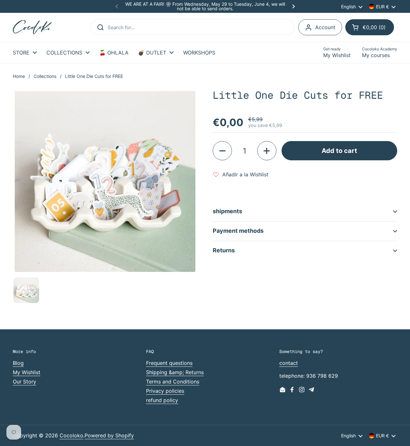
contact (288, 363)
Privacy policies (165, 391)
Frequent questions (169, 363)
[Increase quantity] (266, 150)
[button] (369, 27)
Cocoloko (71, 435)
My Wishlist (26, 372)
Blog (18, 363)
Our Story (24, 381)
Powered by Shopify (109, 435)
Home (19, 76)
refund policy (162, 400)
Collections (45, 76)
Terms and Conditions (172, 381)
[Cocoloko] (32, 27)
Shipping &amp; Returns (175, 372)
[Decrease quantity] (222, 150)
